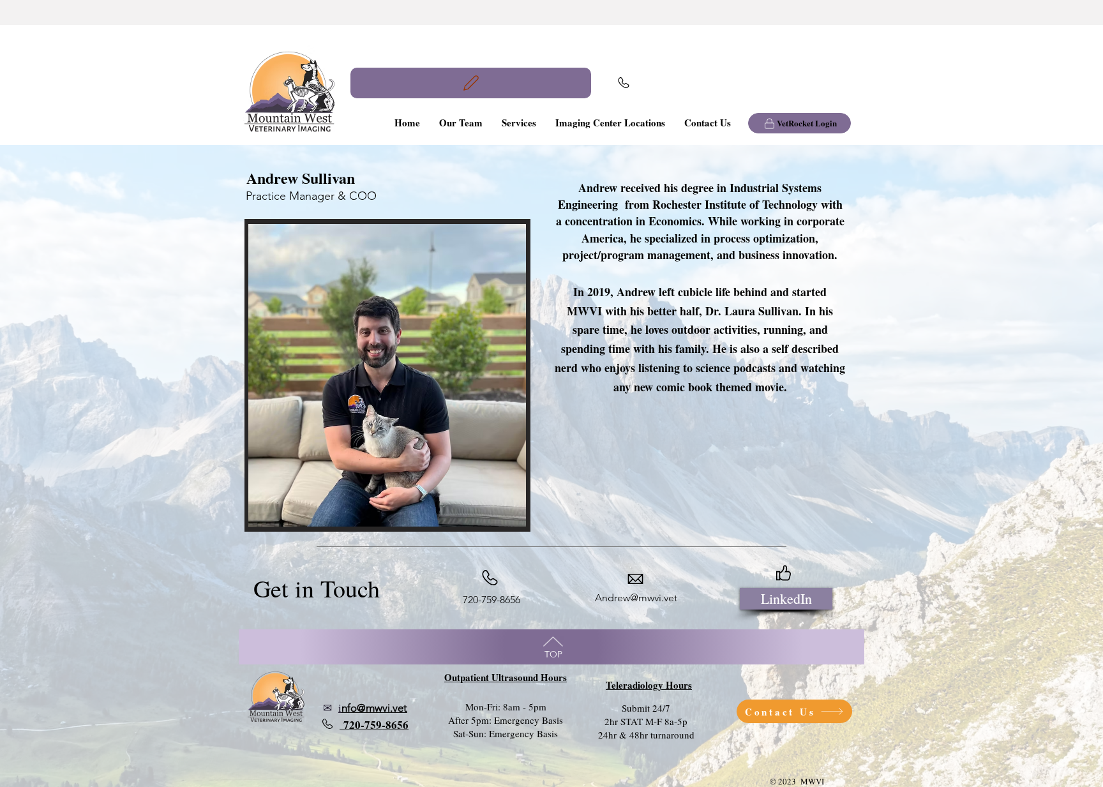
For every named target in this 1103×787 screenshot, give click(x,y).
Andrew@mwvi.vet (636, 598)
